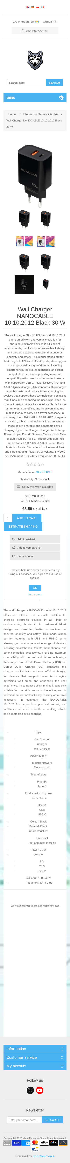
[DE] (32, 7)
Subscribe (52, 1119)
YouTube (39, 1090)
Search (54, 82)
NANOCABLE (44, 472)
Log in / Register (24, 21)
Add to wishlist (26, 539)
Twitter (30, 1090)
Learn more (35, 594)
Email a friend (26, 556)
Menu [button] (10, 97)
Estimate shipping (23, 526)
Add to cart (27, 518)
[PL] (37, 7)
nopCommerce (44, 1156)
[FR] (42, 7)
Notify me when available (37, 486)
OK (35, 587)
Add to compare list (29, 547)
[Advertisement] (35, 1001)
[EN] (27, 7)
